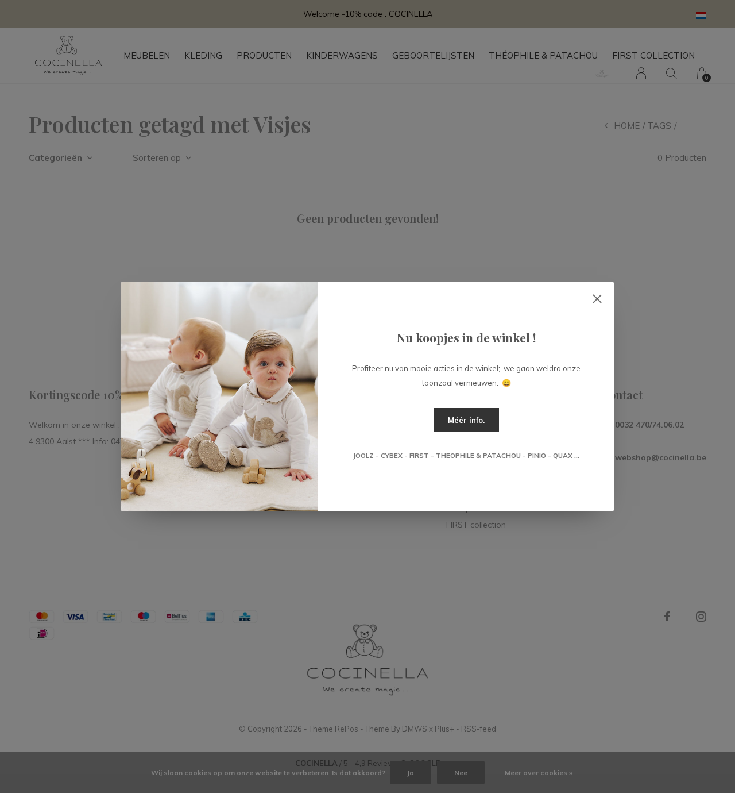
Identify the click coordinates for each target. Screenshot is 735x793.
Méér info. (466, 420)
